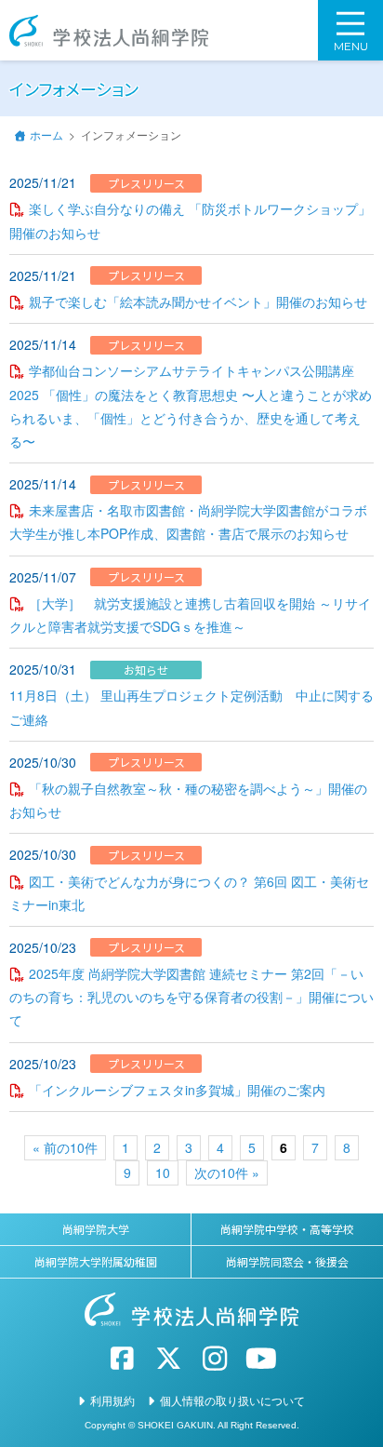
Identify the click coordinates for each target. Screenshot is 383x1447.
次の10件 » (226, 1172)
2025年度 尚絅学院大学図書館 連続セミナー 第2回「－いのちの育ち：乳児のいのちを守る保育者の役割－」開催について (191, 996)
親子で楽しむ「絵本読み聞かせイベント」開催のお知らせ (198, 301)
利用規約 (112, 1400)
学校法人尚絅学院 (108, 31)
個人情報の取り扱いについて (232, 1400)
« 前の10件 (65, 1147)
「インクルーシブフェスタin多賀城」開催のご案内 (177, 1089)
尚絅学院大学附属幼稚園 (95, 1261)
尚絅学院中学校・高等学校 (287, 1229)
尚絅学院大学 (95, 1229)
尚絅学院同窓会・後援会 (287, 1261)
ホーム (46, 134)
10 (162, 1172)
